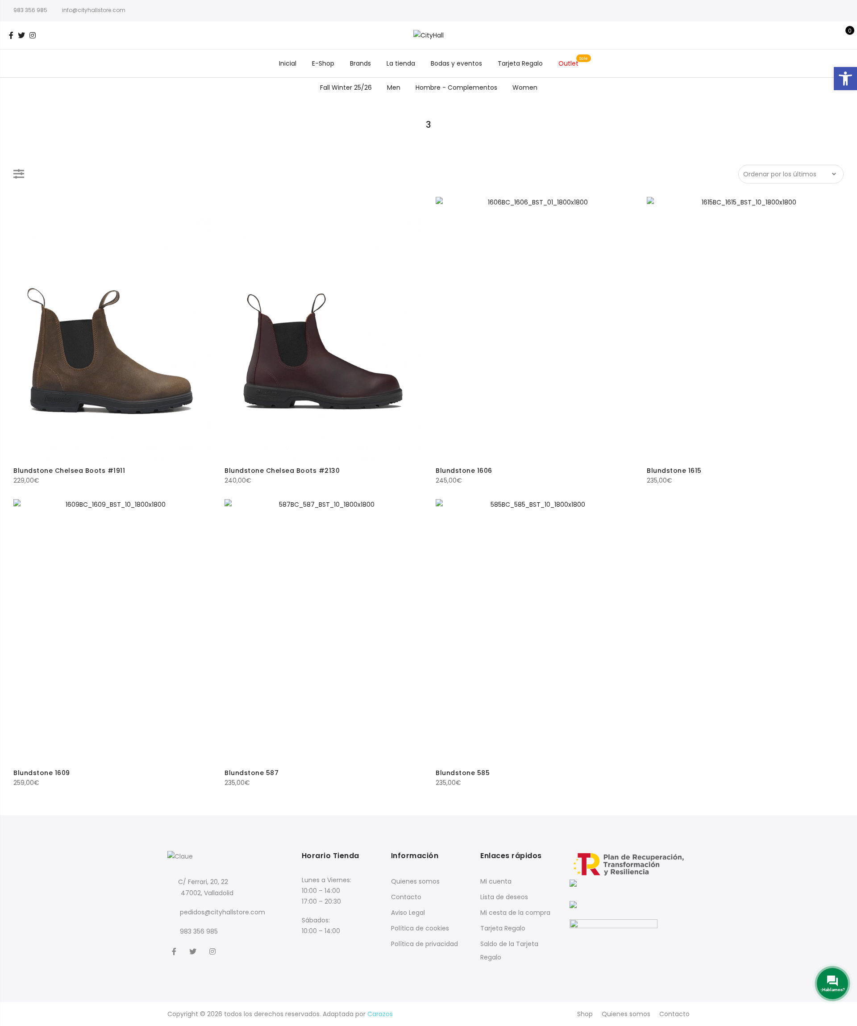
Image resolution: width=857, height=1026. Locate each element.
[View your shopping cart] (843, 35)
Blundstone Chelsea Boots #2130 (282, 470)
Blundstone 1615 (674, 470)
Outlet (568, 63)
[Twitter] (194, 950)
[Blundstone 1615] (745, 328)
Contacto (406, 897)
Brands (360, 63)
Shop (585, 1013)
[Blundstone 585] (534, 630)
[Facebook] (175, 950)
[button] (845, 78)
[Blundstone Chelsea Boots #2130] (323, 328)
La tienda (401, 63)
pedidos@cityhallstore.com (222, 912)
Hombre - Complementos (456, 87)
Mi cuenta (496, 881)
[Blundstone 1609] (111, 630)
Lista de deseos (504, 897)
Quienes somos (415, 881)
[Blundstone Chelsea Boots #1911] (111, 328)
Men (393, 87)
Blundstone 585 (463, 772)
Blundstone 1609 (41, 772)
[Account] (829, 35)
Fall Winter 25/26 (346, 87)
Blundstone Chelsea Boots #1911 (69, 470)
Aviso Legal (408, 912)
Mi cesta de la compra (515, 912)
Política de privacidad (424, 943)
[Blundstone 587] (323, 630)
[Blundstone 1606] (534, 328)
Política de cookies (420, 928)
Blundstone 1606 (464, 470)
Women (524, 87)
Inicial (287, 63)
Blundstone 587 (252, 772)
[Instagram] (213, 950)
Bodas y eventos (456, 63)
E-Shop (323, 63)
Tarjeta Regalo (520, 63)
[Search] (816, 35)
